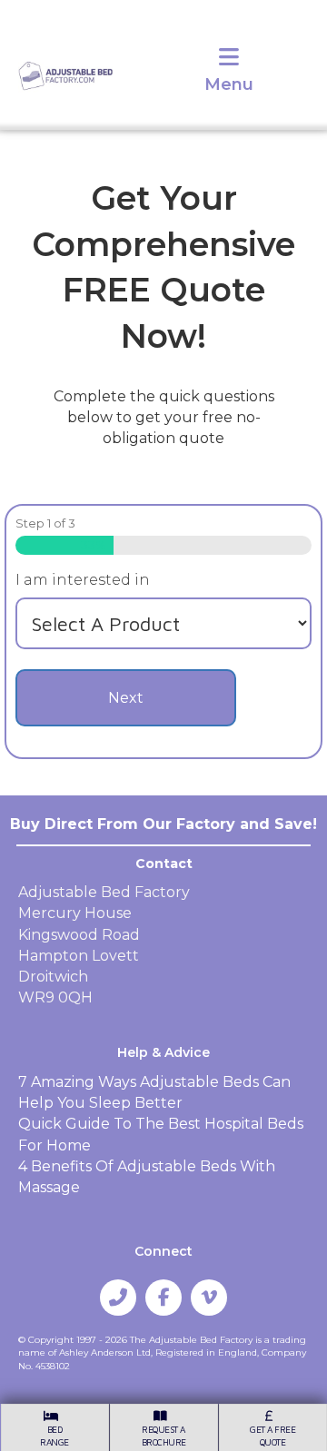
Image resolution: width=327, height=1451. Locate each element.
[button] (118, 1297)
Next (126, 697)
